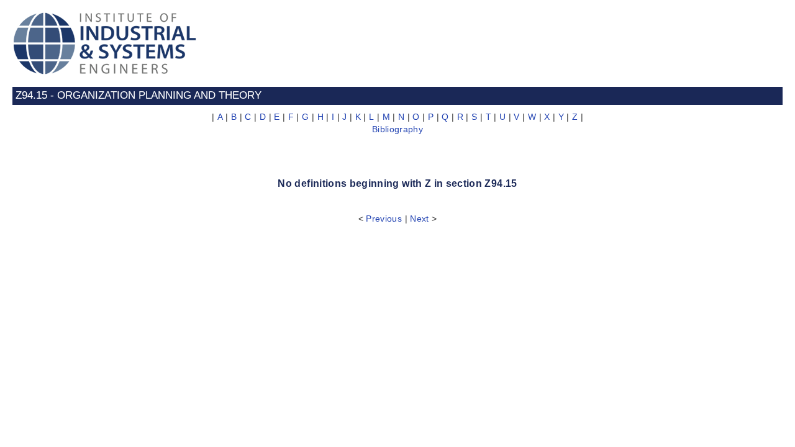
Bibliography (397, 129)
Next (419, 219)
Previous (384, 219)
